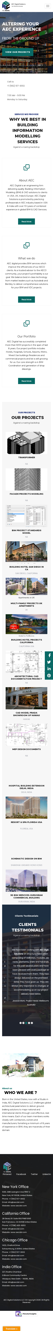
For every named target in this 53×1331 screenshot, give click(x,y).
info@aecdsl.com (16, 1194)
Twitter (34, 1166)
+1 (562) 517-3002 (17, 1190)
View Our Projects (17, 52)
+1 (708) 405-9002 (17, 1217)
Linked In (47, 1166)
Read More (26, 221)
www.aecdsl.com (19, 1197)
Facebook (21, 1166)
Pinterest (7, 1166)
